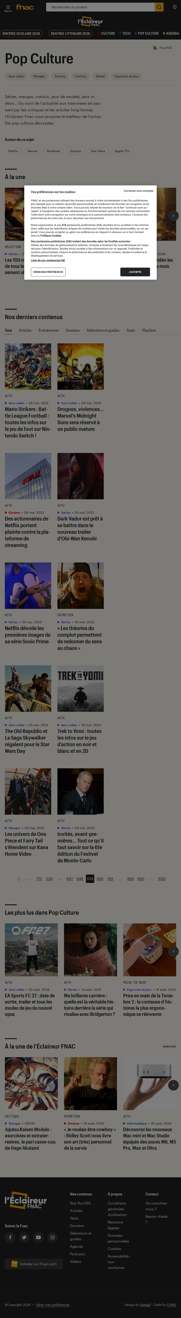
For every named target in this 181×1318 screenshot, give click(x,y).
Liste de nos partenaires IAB (48, 260)
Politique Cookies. (51, 235)
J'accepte (135, 272)
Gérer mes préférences (48, 272)
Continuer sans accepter (138, 190)
